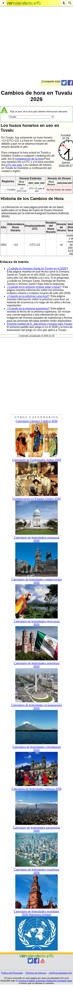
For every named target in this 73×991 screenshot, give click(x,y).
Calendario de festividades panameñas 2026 (36, 829)
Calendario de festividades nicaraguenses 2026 (36, 707)
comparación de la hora (29, 158)
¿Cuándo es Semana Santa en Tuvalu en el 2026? (37, 268)
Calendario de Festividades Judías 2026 (36, 460)
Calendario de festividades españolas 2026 (36, 871)
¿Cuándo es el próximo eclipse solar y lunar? (34, 286)
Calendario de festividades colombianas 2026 (36, 749)
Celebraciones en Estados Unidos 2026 (37, 498)
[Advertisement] (36, 43)
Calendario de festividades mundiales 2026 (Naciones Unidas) (36, 913)
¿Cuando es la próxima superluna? (28, 308)
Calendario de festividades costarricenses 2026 (36, 581)
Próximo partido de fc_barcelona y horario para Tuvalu (39, 323)
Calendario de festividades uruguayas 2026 (36, 539)
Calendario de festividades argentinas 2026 (36, 665)
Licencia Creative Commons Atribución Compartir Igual (45, 980)
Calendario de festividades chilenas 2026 (36, 789)
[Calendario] (24, 3)
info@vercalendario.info (60, 973)
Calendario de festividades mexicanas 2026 (37, 623)
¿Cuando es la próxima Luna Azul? (28, 296)
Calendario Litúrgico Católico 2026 (37, 421)
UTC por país (14, 164)
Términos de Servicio (35, 973)
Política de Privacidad (12, 973)
